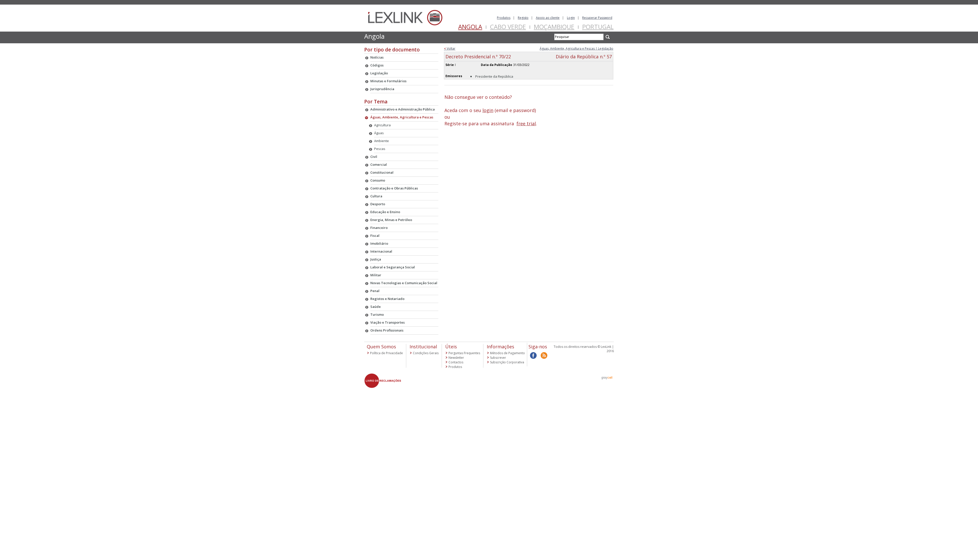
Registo (523, 18)
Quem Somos (381, 346)
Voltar (449, 48)
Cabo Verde (508, 26)
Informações (500, 346)
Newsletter (456, 357)
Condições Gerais (426, 353)
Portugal (598, 26)
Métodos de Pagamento (507, 353)
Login (571, 18)
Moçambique (554, 26)
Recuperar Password (597, 18)
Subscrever (498, 357)
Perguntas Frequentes (464, 353)
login (487, 110)
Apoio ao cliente (548, 18)
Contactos (456, 362)
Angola (470, 26)
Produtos (503, 18)
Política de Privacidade (386, 353)
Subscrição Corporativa (507, 362)
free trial (526, 123)
